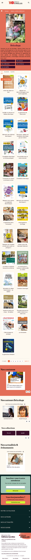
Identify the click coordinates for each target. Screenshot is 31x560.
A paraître (12, 71)
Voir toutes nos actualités (15, 452)
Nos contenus (20, 64)
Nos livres (4, 61)
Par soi (9, 433)
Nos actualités (5, 67)
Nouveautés (6, 71)
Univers (7, 11)
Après (26, 361)
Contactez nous (15, 502)
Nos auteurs (20, 61)
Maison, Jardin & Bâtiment (18, 11)
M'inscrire (15, 491)
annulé (22, 433)
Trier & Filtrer (7, 79)
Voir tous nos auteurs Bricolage (15, 404)
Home (2, 11)
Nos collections (5, 64)
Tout (2, 71)
